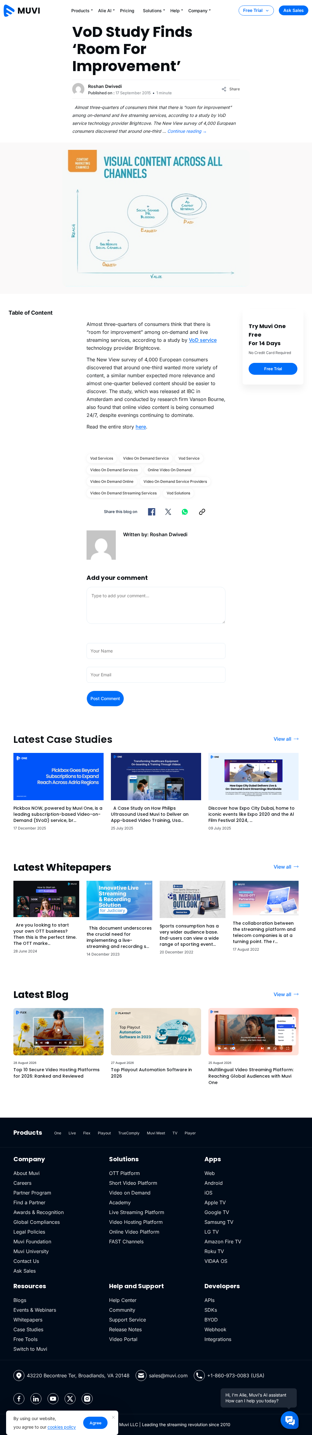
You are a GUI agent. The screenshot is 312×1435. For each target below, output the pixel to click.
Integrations (217, 1339)
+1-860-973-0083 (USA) (235, 1375)
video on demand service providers (175, 481)
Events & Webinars (34, 1310)
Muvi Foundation (32, 1241)
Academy (120, 1202)
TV (174, 1133)
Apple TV (215, 1202)
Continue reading (187, 131)
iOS (208, 1193)
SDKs (210, 1310)
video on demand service (146, 458)
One (57, 1133)
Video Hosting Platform (136, 1222)
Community (122, 1310)
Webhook (215, 1329)
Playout (104, 1133)
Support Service (127, 1320)
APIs (209, 1300)
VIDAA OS (215, 1261)
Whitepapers (27, 1320)
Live (72, 1133)
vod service (189, 458)
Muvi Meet (156, 1133)
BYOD (211, 1320)
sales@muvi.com (168, 1375)
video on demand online (111, 481)
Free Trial (253, 10)
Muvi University (31, 1251)
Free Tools (25, 1339)
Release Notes (125, 1329)
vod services (101, 458)
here (141, 427)
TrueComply (129, 1133)
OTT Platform (124, 1173)
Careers (22, 1183)
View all (282, 739)
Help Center (122, 1300)
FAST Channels (126, 1241)
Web (209, 1173)
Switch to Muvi (30, 1349)
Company (197, 10)
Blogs (19, 1300)
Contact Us (26, 1261)
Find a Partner (29, 1202)
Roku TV (214, 1251)
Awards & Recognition (38, 1212)
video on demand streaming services (123, 493)
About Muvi (26, 1173)
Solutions (152, 10)
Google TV (216, 1212)
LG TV (211, 1232)
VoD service (203, 340)
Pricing (127, 10)
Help (175, 10)
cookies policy (62, 1427)
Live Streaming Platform (136, 1212)
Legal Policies (29, 1232)
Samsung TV (218, 1222)
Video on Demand (130, 1193)
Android (213, 1183)
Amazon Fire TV (222, 1241)
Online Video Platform (134, 1232)
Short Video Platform (133, 1183)
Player (190, 1133)
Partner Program (32, 1193)
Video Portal (123, 1339)
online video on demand (169, 470)
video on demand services (114, 470)
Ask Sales (293, 10)
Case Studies (28, 1329)
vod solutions (178, 493)
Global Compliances (36, 1222)
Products (80, 10)
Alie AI (105, 10)
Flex (86, 1133)
